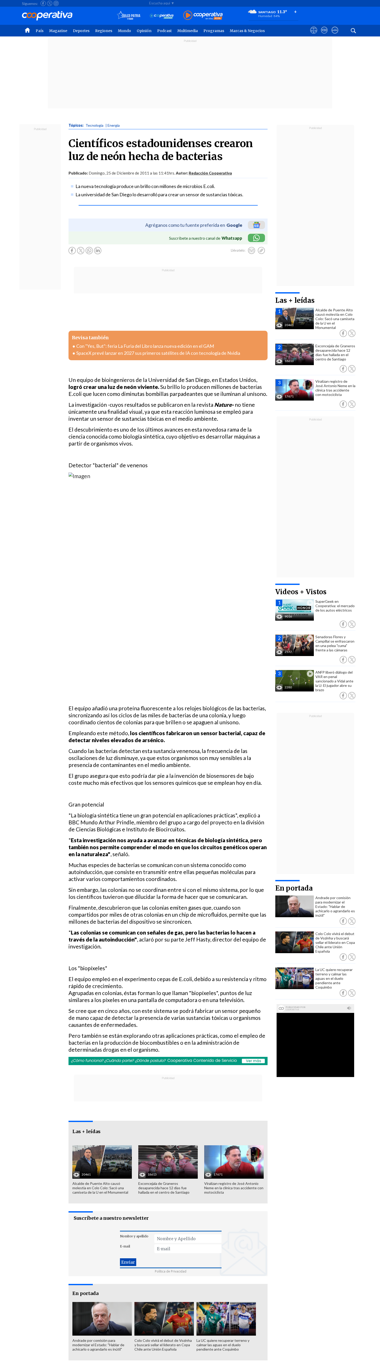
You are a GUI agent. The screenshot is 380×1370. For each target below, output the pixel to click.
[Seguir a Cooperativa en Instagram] (56, 3)
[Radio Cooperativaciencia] (161, 15)
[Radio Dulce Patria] (128, 15)
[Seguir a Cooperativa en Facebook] (43, 3)
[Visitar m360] (324, 34)
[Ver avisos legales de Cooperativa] (313, 34)
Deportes (81, 30)
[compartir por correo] (251, 250)
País (39, 30)
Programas (213, 30)
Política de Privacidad (170, 1271)
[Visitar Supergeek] (334, 34)
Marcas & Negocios (247, 30)
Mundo (124, 30)
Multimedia (187, 30)
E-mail (125, 1246)
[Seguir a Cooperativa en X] (49, 3)
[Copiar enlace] (261, 250)
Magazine (58, 30)
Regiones (103, 30)
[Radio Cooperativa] (203, 16)
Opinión (144, 30)
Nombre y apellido (134, 1236)
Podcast (164, 30)
